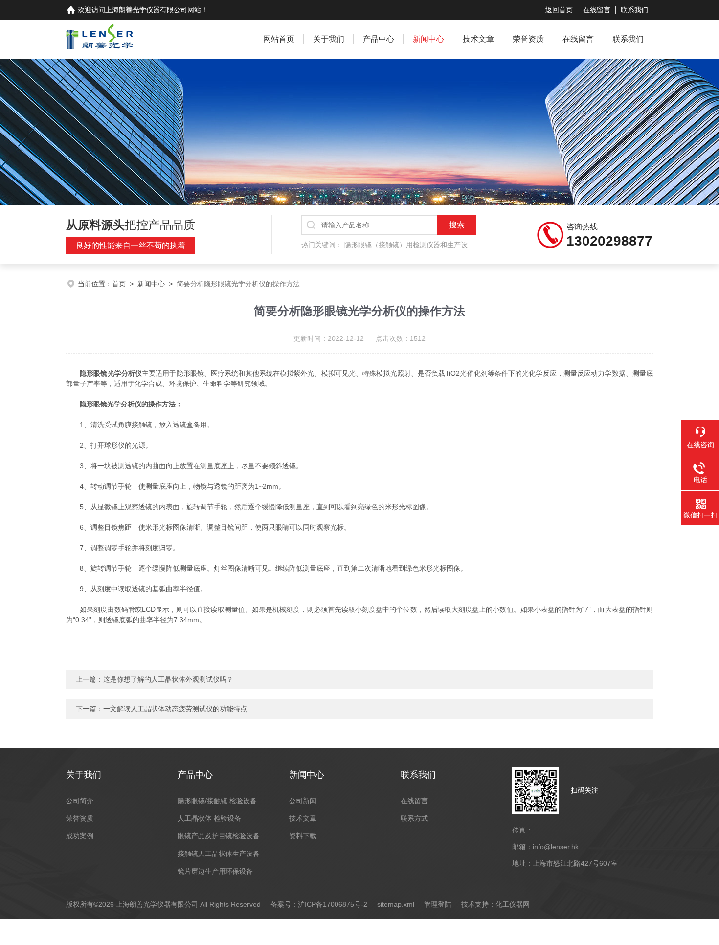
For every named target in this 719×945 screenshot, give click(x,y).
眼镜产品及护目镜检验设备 (219, 836)
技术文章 (478, 39)
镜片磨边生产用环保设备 (215, 871)
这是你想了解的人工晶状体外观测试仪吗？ (168, 679)
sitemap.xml (395, 904)
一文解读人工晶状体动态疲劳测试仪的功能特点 (175, 709)
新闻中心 (428, 39)
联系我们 (634, 10)
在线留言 (596, 10)
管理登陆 (437, 904)
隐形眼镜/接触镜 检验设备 (217, 801)
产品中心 (378, 39)
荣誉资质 (528, 39)
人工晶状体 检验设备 (209, 818)
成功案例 (79, 836)
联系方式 (414, 818)
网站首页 (278, 39)
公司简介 (79, 801)
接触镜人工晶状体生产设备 (219, 853)
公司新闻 (302, 801)
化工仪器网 (512, 904)
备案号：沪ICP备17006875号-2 (318, 904)
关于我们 (328, 39)
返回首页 (559, 10)
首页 (119, 284)
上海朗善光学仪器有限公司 (146, 10)
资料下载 (302, 836)
